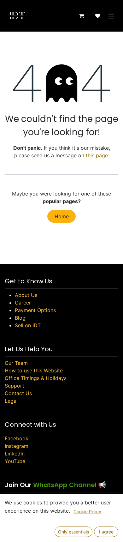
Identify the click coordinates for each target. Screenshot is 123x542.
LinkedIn (15, 453)
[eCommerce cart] (81, 15)
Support (14, 385)
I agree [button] (106, 531)
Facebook (16, 438)
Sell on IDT (28, 325)
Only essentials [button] (73, 531)
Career (23, 302)
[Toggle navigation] (111, 16)
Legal (11, 401)
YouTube (15, 461)
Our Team (16, 363)
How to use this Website (34, 370)
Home (62, 216)
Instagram (16, 446)
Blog (20, 318)
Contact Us (18, 393)
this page (97, 155)
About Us (26, 295)
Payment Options (35, 310)
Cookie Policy (87, 511)
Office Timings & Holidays (36, 378)
